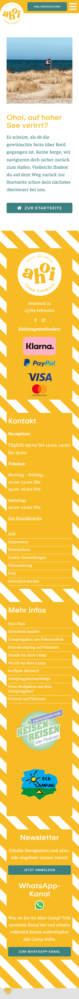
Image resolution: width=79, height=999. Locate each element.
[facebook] (35, 320)
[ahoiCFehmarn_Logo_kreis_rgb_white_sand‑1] (12, 4)
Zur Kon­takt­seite (25, 519)
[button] (8, 991)
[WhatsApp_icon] (39, 902)
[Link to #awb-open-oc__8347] (73, 6)
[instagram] (43, 320)
